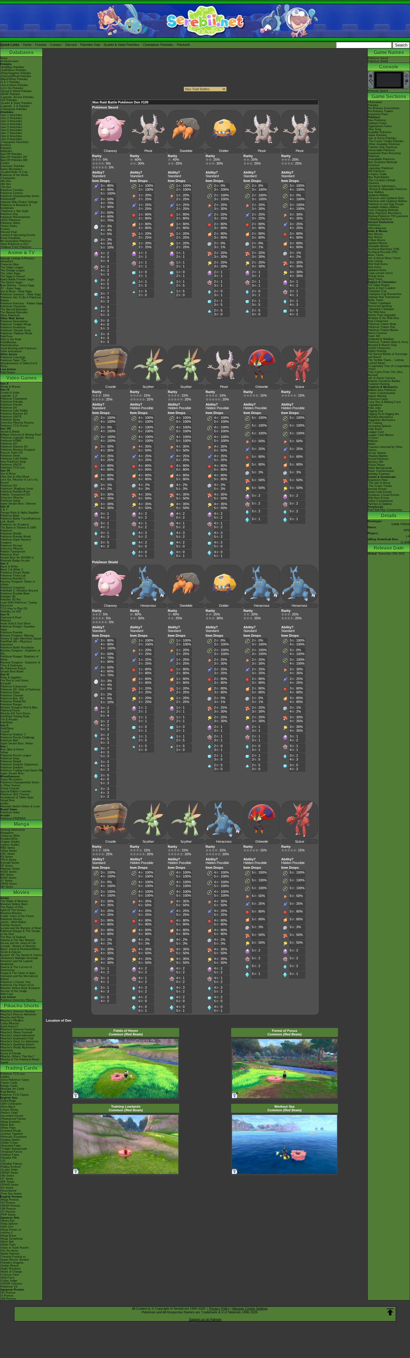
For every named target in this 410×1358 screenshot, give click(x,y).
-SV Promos (7, 1202)
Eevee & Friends (10, 1053)
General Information (12, 829)
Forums (41, 44)
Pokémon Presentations (15, 217)
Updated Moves (377, 243)
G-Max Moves (376, 240)
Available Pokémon (379, 132)
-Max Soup (374, 129)
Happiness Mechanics (381, 419)
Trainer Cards (8, 1082)
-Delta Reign (8, 1100)
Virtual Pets (7, 800)
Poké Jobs (374, 408)
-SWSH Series (9, 1172)
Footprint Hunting (378, 384)
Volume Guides (9, 844)
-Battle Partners (10, 1253)
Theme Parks (8, 226)
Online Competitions (380, 500)
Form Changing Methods (383, 210)
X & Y (4, 509)
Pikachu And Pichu (12, 1017)
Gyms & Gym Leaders (382, 288)
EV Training (375, 422)
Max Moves (375, 237)
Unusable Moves (378, 246)
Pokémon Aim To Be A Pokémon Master (20, 299)
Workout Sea (284, 1108)
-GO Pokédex (8, 100)
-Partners (373, 183)
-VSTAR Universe (11, 1283)
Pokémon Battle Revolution (17, 647)
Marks (371, 443)
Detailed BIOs (9, 838)
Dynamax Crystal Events (383, 494)
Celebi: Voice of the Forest (17, 916)
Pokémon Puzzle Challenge (17, 737)
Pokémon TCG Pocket (14, 425)
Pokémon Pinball (10, 761)
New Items (374, 267)
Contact (56, 44)
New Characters (378, 321)
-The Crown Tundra (380, 485)
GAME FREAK (400, 524)
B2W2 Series (8, 877)
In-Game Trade (377, 174)
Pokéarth (183, 44)
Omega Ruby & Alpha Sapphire (19, 512)
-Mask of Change (11, 1271)
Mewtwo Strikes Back (14, 904)
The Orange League (12, 270)
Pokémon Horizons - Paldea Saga (21, 303)
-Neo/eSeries (8, 1190)
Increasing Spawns (379, 425)
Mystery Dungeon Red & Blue (19, 707)
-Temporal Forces (11, 1151)
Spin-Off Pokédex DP (13, 157)
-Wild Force (7, 1277)
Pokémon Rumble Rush (15, 491)
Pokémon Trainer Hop (381, 327)
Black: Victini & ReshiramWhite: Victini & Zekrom (20, 951)
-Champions (7, 178)
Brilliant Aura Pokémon (382, 390)
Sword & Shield (9, 431)
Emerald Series (9, 862)
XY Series (6, 880)
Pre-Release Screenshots (383, 108)
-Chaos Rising (9, 1109)
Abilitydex (6, 151)
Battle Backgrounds (380, 467)
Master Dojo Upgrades (382, 315)
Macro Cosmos (377, 333)
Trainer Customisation (381, 393)
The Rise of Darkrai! (13, 937)
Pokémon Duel (9, 554)
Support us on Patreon (205, 1319)
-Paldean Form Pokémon (15, 247)
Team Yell (374, 336)
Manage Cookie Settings (250, 1308)
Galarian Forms (377, 123)
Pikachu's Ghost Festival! (16, 1032)
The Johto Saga (10, 273)
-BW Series (7, 1181)
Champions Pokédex (158, 44)
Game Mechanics (11, 169)
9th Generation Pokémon (15, 241)
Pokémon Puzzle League (15, 755)
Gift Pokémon (376, 171)
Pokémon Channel (11, 695)
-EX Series (7, 1187)
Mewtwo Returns (11, 913)
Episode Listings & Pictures (17, 258)
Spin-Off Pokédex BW (14, 160)
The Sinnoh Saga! (11, 282)
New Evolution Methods (382, 162)
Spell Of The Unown (13, 910)
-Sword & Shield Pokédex (16, 91)
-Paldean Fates (9, 1154)
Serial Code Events (380, 491)
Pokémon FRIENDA (13, 818)
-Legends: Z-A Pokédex (15, 106)
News (4, 58)
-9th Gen (5, 181)
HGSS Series (8, 871)
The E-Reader (9, 719)
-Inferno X (6, 1232)
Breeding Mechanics (380, 416)
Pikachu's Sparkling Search (17, 1044)
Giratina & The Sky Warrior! (17, 940)
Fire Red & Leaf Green (14, 680)
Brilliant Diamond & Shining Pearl (20, 434)
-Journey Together (11, 1133)
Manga (21, 823)
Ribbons (373, 440)
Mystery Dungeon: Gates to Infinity (17, 583)
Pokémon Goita (10, 812)
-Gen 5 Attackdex (11, 127)
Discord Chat (8, 232)
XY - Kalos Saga (10, 288)
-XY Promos (7, 1211)
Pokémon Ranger (11, 704)
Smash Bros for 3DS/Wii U (17, 557)
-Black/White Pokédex (14, 79)
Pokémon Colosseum (13, 686)
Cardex (4, 163)
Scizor (299, 387)
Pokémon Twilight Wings (15, 324)
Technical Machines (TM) (383, 249)
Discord (71, 44)
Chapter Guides (10, 841)
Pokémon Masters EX (14, 413)
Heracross (148, 605)
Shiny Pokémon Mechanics (385, 213)
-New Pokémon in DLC (14, 244)
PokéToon (6, 336)
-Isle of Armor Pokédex (382, 138)
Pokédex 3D (8, 596)
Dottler (224, 151)
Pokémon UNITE (11, 416)
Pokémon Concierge (13, 357)
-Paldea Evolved (10, 1166)
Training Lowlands (126, 1108)
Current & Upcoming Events (17, 235)
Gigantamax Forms (380, 126)
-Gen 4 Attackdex (11, 124)
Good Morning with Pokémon (18, 348)
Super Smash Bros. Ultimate (18, 503)
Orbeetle (261, 387)
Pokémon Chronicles (13, 306)
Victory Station (377, 452)
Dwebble (186, 151)
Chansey (110, 151)
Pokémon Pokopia (11, 401)
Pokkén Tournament (12, 551)
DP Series (6, 865)
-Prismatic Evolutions (13, 1136)
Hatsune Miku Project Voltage (19, 202)
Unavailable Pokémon (381, 159)
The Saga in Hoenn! (12, 276)
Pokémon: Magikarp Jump (16, 488)
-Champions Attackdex (14, 142)
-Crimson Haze (9, 1274)
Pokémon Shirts (10, 223)
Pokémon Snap (9, 758)
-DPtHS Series (9, 1184)
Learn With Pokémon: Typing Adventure (18, 604)
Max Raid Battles (378, 177)
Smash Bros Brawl (11, 671)
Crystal (4, 731)
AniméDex (6, 261)
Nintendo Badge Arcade (15, 560)
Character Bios (9, 264)
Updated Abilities (378, 195)
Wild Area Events (378, 497)
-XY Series (7, 1178)
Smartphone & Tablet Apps (17, 797)
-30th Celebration (11, 1103)
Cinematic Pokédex (12, 166)
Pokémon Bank (9, 515)
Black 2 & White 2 (11, 569)
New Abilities (376, 192)
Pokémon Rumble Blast (15, 593)
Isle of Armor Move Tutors (384, 258)
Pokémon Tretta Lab (13, 575)
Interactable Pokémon (381, 150)
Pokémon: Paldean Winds (16, 333)
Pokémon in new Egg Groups (386, 204)
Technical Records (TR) (382, 252)
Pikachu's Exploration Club (17, 1038)
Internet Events (377, 488)
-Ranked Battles (378, 455)
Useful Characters (379, 348)
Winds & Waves (10, 386)
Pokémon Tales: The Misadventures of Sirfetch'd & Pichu (18, 363)
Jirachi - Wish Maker (13, 922)
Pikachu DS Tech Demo (15, 713)
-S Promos (7, 1295)
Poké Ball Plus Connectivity (385, 509)
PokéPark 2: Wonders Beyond (19, 590)
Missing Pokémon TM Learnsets (388, 216)
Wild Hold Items (378, 264)
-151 (3, 1160)
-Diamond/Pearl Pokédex (15, 76)
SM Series (6, 886)
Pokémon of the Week (14, 175)
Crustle (110, 387)
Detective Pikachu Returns (17, 422)
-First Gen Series (11, 1193)
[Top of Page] (390, 1312)
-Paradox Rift (8, 1157)
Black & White (9, 566)
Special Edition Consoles (15, 791)
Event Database (10, 238)
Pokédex (373, 105)
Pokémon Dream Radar (15, 572)
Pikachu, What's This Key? (17, 1056)
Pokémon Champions (13, 398)
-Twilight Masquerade (13, 1148)
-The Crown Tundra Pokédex (386, 141)
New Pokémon (377, 120)
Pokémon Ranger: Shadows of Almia (19, 658)
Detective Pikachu (11, 497)
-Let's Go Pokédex (11, 88)
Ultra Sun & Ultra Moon (14, 476)
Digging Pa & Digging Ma (383, 413)
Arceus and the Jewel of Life (18, 943)
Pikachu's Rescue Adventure (18, 1014)
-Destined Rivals (10, 1130)
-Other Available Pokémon (384, 144)
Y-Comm (373, 437)
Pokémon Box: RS (11, 698)
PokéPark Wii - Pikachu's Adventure (16, 643)
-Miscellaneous (377, 228)
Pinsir (148, 151)
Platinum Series (10, 868)
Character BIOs (10, 835)
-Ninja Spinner (9, 1223)
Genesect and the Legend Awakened (16, 963)
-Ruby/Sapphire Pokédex (15, 73)
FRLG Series (8, 859)
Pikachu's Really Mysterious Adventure (18, 1049)
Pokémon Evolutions (13, 327)
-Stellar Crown (9, 1142)
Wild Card (6, 994)
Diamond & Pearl (10, 617)
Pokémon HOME (10, 440)
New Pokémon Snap (13, 461)
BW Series (7, 874)
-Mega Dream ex (10, 1229)
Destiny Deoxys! (10, 925)
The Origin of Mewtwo (14, 901)
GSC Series (7, 853)
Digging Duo (375, 410)
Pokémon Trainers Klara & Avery (388, 342)
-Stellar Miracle (9, 1265)
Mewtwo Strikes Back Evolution (20, 988)
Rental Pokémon (378, 458)
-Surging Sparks (10, 1139)
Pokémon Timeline (11, 190)
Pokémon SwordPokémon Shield (378, 60)
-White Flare (8, 1127)
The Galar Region (379, 285)
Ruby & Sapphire (10, 677)
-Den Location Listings (382, 180)
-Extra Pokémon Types (14, 1079)
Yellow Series (8, 850)
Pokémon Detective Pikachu (18, 1000)
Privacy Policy (219, 1308)
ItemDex (5, 145)
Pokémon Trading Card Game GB (21, 770)
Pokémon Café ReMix (14, 410)
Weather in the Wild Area (383, 318)
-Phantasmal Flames (13, 1118)
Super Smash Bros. (12, 773)
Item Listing (375, 261)
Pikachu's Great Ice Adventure (19, 1041)
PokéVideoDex (9, 345)
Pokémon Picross (11, 545)
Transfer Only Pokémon (382, 147)
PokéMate (6, 722)
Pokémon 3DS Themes (14, 794)
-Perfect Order (9, 1112)
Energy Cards (8, 1085)
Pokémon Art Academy (14, 524)
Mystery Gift (375, 461)
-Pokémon (374, 225)
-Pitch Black (7, 1106)
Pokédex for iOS (10, 611)
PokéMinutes (8, 342)
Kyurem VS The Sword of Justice (21, 955)
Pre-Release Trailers (380, 111)
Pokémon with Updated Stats (386, 198)
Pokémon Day (9, 214)
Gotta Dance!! (9, 1026)
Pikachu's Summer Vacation (17, 1011)
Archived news (9, 61)
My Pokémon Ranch (13, 668)
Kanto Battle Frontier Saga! (17, 279)
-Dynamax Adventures (382, 186)
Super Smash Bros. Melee (16, 743)
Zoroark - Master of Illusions (18, 946)
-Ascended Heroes (11, 1115)
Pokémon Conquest (12, 587)
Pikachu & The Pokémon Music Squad (20, 1061)
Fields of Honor (126, 1032)
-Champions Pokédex (13, 109)
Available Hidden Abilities (383, 207)
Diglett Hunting (377, 351)
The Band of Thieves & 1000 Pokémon (18, 529)
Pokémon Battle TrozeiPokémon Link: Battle (20, 520)
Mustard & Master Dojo (382, 345)
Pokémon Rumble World (15, 536)
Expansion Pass (378, 114)
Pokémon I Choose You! (15, 982)
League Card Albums (381, 434)
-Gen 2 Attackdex (11, 118)
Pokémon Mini (9, 740)
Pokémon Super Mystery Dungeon (15, 541)
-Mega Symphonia (11, 1238)
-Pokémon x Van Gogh (14, 211)
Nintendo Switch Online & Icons (20, 806)
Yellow (4, 752)
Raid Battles (8, 1091)
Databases (21, 52)
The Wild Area (376, 312)
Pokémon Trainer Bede (382, 324)
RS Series (6, 856)
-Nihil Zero (6, 1226)
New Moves (375, 234)
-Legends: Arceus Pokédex (17, 97)
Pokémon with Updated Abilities (387, 201)
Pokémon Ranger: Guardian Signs (17, 628)
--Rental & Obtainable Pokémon (387, 189)
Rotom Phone (376, 464)
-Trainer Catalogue (379, 303)
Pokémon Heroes (11, 919)
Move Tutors (376, 255)
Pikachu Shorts (21, 1005)
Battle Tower (375, 300)
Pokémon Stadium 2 (13, 734)
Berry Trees (375, 279)
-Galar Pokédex (377, 135)
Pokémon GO (8, 407)
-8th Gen (5, 184)
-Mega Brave (8, 1235)
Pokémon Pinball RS (13, 701)
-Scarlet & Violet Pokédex (16, 103)
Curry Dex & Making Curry (384, 402)
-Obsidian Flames (11, 1163)
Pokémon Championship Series (19, 196)
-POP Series (8, 1214)
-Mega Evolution (10, 1121)
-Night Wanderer (10, 1268)
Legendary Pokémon (380, 168)
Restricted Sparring (380, 306)
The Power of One (11, 907)
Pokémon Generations (14, 321)
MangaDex (7, 832)
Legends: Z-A (8, 395)
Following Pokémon (380, 219)
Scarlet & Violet (10, 392)
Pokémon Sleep (10, 419)
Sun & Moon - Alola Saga (16, 291)
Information (375, 102)
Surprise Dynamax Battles (384, 381)
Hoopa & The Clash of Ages (17, 973)
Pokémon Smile (10, 455)
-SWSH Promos (10, 1205)
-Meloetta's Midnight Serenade (19, 958)
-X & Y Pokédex (10, 82)
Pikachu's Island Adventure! (17, 1035)
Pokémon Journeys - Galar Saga (20, 294)
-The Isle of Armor (379, 482)
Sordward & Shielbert (381, 339)
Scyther (148, 387)
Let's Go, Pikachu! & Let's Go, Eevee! (19, 481)
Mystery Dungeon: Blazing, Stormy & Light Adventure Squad (20, 637)
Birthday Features (379, 473)
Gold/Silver (7, 728)
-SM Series (7, 1175)
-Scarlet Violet (9, 1169)
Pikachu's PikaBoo (11, 1020)
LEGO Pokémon (10, 220)
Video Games (21, 377)
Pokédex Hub (90, 44)
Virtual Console (9, 788)
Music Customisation (381, 470)
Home (27, 44)
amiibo (4, 803)
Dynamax (374, 165)
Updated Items (377, 270)
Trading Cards (21, 1068)
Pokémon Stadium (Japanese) (19, 764)
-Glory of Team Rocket (14, 1247)
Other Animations (11, 351)
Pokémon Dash (10, 692)
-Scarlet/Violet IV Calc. (14, 172)
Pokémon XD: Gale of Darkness (20, 689)
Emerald (5, 683)
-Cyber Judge (8, 1280)
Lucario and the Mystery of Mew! (21, 928)
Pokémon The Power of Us (17, 985)
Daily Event (375, 428)
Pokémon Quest (10, 500)
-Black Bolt (7, 1124)
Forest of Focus (284, 1032)
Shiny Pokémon (10, 315)
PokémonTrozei (10, 710)
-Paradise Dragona (11, 1262)
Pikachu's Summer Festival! (17, 1029)
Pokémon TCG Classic (14, 1094)
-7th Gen (5, 187)
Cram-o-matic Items (380, 273)
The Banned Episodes (14, 312)
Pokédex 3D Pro (10, 599)
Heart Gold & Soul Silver (15, 623)
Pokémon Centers (11, 193)
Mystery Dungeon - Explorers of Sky (20, 652)
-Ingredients (375, 405)
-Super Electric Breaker (14, 1259)
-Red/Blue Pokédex (12, 67)
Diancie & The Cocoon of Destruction (16, 969)
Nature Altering (377, 396)
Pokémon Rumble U (13, 578)
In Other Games (10, 785)
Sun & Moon (8, 473)
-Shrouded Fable (10, 1145)
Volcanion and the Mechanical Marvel (19, 978)
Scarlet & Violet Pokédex (121, 44)
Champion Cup (377, 291)
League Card (376, 431)
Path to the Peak (10, 339)
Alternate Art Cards (12, 1088)
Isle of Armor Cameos (381, 378)
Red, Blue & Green (12, 749)
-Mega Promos (9, 1199)
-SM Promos (8, 1208)
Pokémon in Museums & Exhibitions (15, 207)
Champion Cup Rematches (385, 294)
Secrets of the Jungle (13, 991)
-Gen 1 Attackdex (11, 115)
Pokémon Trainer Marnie (383, 330)
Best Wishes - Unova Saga (17, 285)
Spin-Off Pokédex (11, 154)
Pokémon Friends (11, 404)
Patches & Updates (380, 503)
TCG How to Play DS (13, 608)
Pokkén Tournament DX (15, 494)
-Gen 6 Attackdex (11, 130)
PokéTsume (7, 372)
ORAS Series (8, 883)
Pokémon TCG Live (12, 467)
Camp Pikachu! (10, 1023)
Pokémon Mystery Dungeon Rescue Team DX (17, 451)
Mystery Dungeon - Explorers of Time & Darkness (20, 664)
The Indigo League (11, 267)
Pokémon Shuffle (11, 533)
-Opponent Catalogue (381, 309)
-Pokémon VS (8, 1286)
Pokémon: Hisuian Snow (15, 330)
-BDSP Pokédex (10, 94)
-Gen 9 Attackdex (11, 139)
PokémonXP (8, 199)
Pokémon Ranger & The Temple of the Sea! (20, 933)
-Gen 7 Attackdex (11, 133)
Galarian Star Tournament (383, 297)
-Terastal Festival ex (13, 1256)
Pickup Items (376, 276)
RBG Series (7, 847)
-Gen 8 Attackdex (11, 136)
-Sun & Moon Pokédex (14, 85)
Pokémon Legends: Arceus (17, 437)
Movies (21, 892)
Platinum (5, 620)
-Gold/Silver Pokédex (13, 70)
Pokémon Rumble (11, 632)
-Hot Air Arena (9, 1250)
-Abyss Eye (7, 1220)
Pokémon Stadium (11, 767)
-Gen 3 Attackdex (11, 121)
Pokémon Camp (378, 399)
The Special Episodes (13, 309)
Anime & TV (21, 252)
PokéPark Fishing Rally (14, 716)
